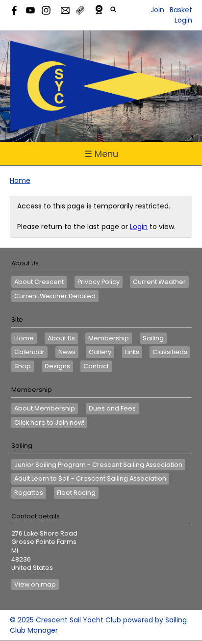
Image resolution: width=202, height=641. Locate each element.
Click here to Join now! (49, 422)
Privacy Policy (98, 282)
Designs (57, 366)
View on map (35, 584)
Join (157, 10)
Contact (96, 366)
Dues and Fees (112, 408)
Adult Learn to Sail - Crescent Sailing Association (90, 478)
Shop (22, 366)
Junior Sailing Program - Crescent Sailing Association (98, 465)
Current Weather (159, 282)
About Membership (44, 408)
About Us (61, 338)
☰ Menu (101, 154)
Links (132, 352)
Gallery (100, 352)
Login (183, 20)
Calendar (29, 352)
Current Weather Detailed (55, 296)
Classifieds (169, 352)
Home (20, 180)
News (67, 352)
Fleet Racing (76, 492)
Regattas (28, 492)
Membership (108, 338)
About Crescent (39, 282)
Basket (181, 10)
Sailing (153, 338)
